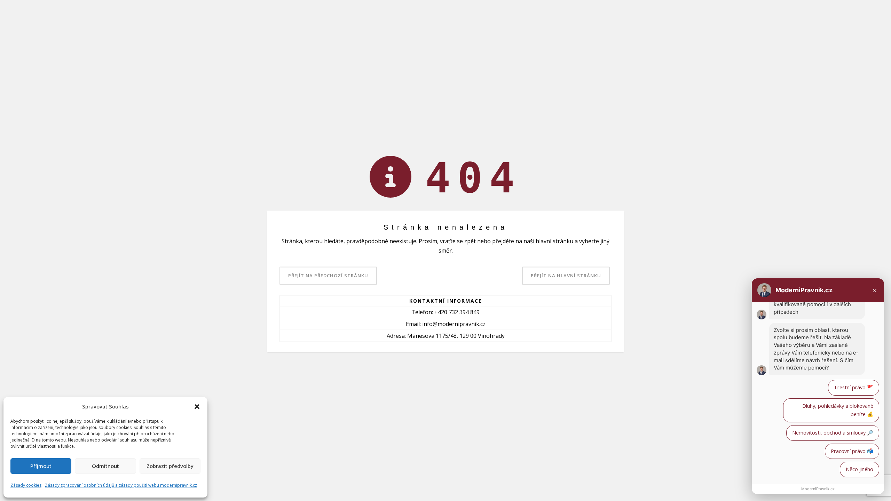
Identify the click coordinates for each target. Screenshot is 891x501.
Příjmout (41, 465)
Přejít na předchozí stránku (328, 275)
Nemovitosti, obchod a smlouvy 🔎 (832, 432)
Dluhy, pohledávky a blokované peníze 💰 (837, 410)
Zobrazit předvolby (170, 465)
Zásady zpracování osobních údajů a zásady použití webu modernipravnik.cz (121, 485)
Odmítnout (105, 465)
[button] (197, 406)
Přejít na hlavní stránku (566, 275)
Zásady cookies (25, 485)
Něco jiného (859, 469)
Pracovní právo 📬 (852, 451)
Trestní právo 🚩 (853, 387)
